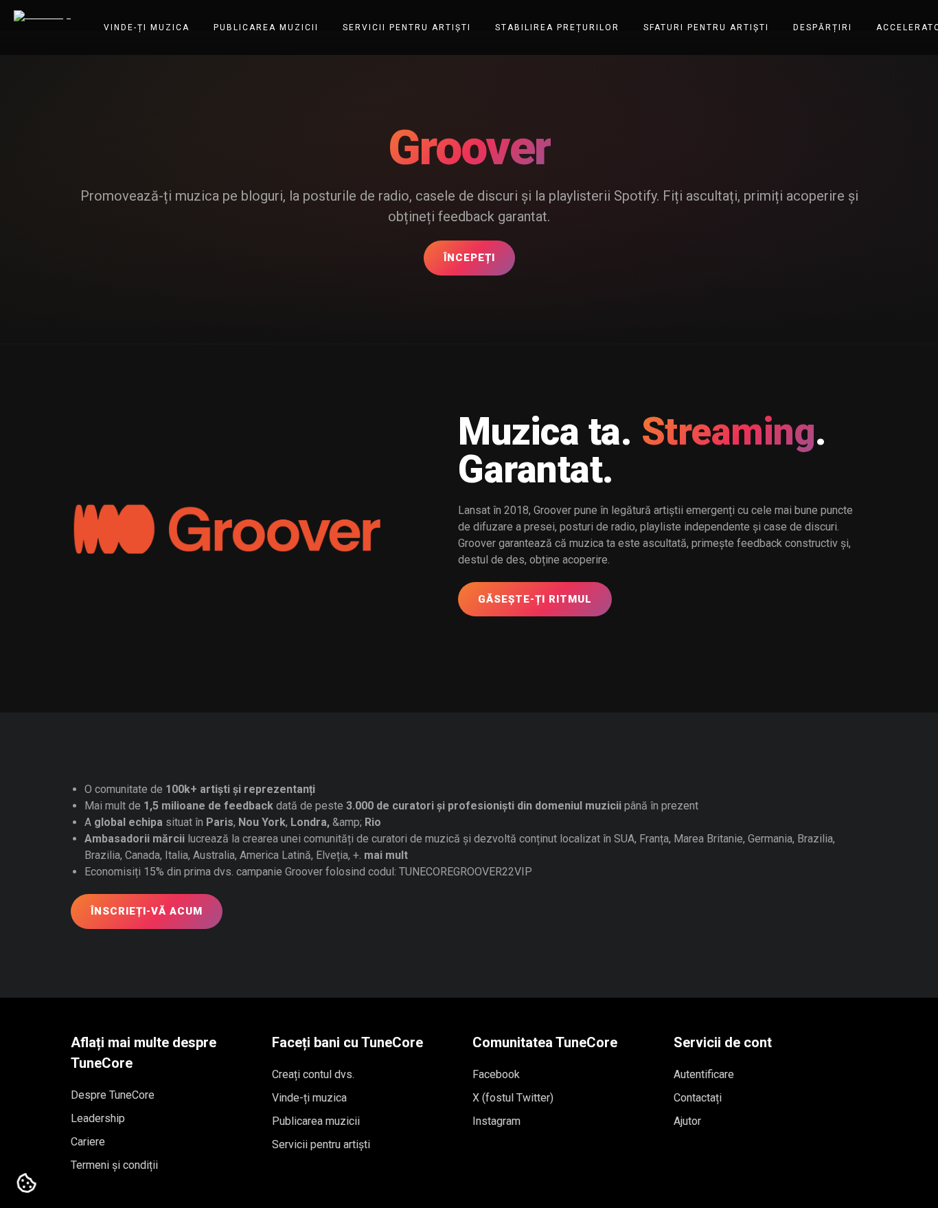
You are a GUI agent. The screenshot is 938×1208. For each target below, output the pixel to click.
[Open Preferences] (27, 1184)
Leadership (98, 1118)
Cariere (88, 1141)
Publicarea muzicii (266, 27)
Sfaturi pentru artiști (706, 27)
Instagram (496, 1121)
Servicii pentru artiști (407, 27)
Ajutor (687, 1121)
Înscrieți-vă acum (147, 911)
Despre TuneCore (113, 1094)
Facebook (496, 1074)
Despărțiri (822, 27)
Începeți (469, 257)
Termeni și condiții (114, 1165)
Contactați (698, 1097)
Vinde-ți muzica (147, 27)
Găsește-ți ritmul (535, 599)
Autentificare (704, 1074)
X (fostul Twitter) (512, 1097)
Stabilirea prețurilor (557, 27)
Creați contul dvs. (313, 1074)
